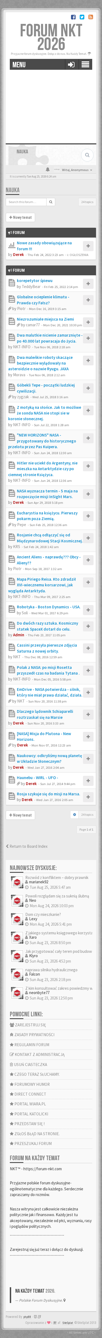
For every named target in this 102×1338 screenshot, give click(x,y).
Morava (19, 374)
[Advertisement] (51, 104)
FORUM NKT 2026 (51, 37)
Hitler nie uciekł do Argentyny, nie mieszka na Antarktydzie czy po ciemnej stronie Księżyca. (43, 468)
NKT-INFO (21, 346)
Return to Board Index (28, 846)
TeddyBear (31, 286)
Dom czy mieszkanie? (43, 914)
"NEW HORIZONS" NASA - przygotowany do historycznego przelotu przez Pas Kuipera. (42, 440)
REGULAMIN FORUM (31, 1044)
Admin (18, 634)
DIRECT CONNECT (30, 1094)
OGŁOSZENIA (79, 254)
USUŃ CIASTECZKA (30, 1064)
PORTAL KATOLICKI (31, 1113)
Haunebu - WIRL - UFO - (37, 777)
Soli (25, 612)
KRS (16, 546)
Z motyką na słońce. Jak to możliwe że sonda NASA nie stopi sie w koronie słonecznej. (44, 413)
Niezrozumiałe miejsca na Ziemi (45, 319)
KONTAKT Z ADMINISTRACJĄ (39, 1054)
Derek (18, 254)
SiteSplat (68, 1323)
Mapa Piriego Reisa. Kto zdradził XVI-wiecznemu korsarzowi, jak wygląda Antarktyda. (42, 585)
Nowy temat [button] (22, 217)
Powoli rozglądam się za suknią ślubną (57, 896)
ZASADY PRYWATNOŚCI (34, 1034)
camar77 (33, 324)
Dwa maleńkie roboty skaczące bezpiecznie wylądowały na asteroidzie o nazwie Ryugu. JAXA (40, 363)
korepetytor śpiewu (34, 280)
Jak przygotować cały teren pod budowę (59, 951)
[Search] (50, 202)
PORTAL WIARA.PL (30, 1103)
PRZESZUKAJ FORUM (33, 1143)
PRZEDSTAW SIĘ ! (29, 1123)
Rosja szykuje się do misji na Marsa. (48, 793)
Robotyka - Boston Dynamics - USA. (49, 606)
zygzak (23, 396)
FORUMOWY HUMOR (32, 1084)
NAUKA (13, 190)
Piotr (21, 308)
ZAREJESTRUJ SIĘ (30, 1024)
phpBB (27, 1317)
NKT (17, 656)
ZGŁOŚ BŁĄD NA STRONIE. (37, 1133)
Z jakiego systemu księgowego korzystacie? (62, 932)
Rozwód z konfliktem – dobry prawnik (56, 877)
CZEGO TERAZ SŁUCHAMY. (37, 1074)
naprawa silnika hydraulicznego (51, 969)
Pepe (21, 524)
